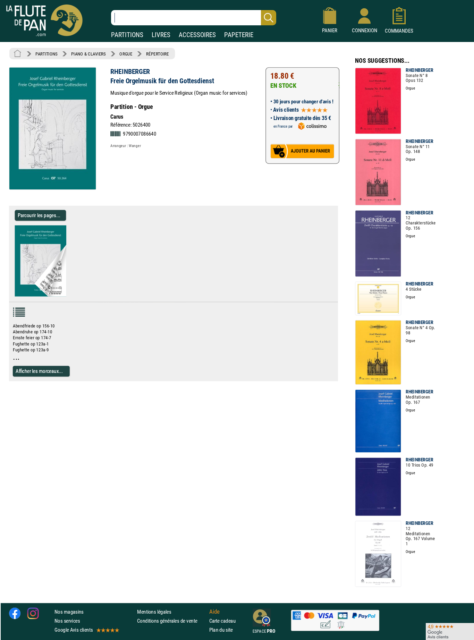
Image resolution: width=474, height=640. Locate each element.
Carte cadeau (222, 621)
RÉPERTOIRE (157, 54)
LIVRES (161, 35)
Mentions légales (154, 612)
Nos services (67, 621)
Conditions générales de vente (171, 621)
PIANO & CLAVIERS (88, 54)
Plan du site (221, 630)
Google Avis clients (73, 630)
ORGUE (125, 54)
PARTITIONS (127, 35)
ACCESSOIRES (197, 35)
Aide (214, 611)
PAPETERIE (238, 35)
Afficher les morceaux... (39, 371)
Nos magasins (69, 612)
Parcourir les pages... (39, 215)
